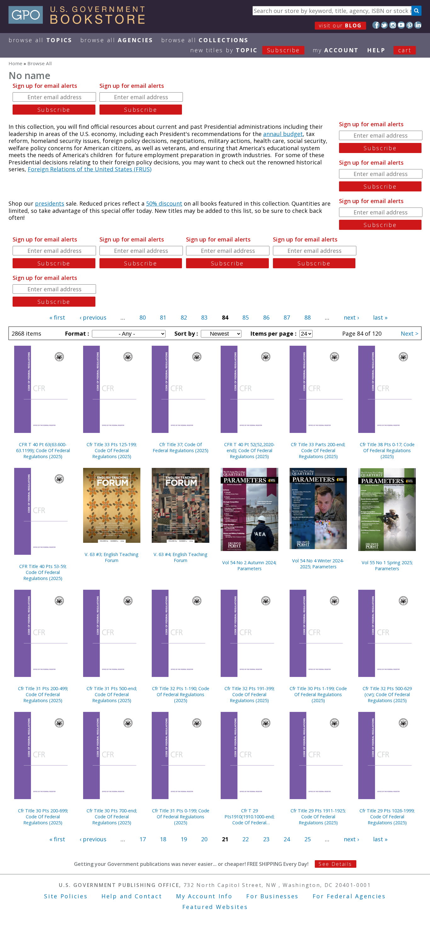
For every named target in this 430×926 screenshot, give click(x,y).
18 (163, 839)
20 (204, 839)
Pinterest (409, 25)
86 (266, 317)
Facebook (376, 25)
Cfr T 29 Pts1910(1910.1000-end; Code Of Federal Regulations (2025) (249, 817)
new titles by (245, 50)
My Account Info (204, 896)
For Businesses (272, 896)
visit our (340, 25)
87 (287, 317)
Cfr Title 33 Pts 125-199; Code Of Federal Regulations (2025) (112, 450)
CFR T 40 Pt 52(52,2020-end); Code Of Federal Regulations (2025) (249, 450)
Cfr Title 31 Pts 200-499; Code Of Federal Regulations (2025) (43, 694)
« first (57, 317)
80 (142, 317)
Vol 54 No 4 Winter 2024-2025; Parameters (318, 564)
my (336, 50)
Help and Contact (131, 896)
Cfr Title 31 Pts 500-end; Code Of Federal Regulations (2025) (112, 694)
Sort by (185, 333)
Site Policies (66, 896)
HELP (376, 50)
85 (245, 317)
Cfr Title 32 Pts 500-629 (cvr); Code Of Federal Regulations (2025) (387, 694)
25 (307, 839)
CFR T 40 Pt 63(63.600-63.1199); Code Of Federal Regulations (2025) (43, 450)
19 (184, 839)
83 (204, 317)
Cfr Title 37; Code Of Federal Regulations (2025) (180, 447)
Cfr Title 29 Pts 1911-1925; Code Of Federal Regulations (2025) (318, 817)
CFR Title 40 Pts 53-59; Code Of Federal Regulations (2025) (42, 572)
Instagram (392, 25)
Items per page (272, 333)
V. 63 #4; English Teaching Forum (180, 557)
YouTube (401, 25)
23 (266, 839)
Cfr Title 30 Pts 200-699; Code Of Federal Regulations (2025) (43, 817)
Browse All (40, 40)
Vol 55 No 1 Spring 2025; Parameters (387, 565)
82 (184, 317)
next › (351, 317)
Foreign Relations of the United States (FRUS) (89, 169)
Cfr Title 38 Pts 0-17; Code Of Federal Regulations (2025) (387, 450)
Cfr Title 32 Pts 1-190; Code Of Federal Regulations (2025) (180, 694)
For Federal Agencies (349, 896)
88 (307, 317)
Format (76, 333)
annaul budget (283, 134)
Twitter (384, 25)
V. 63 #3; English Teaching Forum (112, 557)
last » (380, 317)
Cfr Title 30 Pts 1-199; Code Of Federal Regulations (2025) (318, 694)
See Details (335, 864)
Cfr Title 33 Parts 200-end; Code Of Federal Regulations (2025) (318, 450)
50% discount (164, 203)
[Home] (79, 22)
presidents (49, 203)
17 (142, 839)
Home (15, 63)
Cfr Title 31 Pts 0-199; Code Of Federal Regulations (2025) (180, 817)
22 (245, 839)
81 (163, 317)
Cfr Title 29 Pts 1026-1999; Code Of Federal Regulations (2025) (387, 817)
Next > (409, 333)
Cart (404, 50)
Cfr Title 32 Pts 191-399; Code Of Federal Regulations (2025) (249, 694)
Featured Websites (215, 907)
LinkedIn (418, 25)
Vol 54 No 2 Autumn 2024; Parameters (249, 565)
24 (287, 839)
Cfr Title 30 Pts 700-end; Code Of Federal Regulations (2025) (112, 817)
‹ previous (93, 317)
